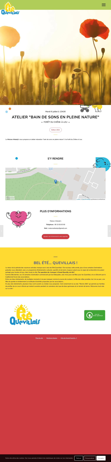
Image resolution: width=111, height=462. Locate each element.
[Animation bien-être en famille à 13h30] (109, 231)
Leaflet (78, 199)
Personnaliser (89, 458)
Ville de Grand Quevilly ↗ (69, 338)
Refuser (78, 458)
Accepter (101, 458)
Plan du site (39, 338)
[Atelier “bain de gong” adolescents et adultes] (1, 231)
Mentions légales (51, 338)
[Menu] (103, 5)
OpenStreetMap (86, 199)
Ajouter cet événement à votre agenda (55, 236)
